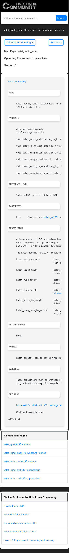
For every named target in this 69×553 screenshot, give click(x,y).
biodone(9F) (60, 293)
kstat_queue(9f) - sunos (17, 444)
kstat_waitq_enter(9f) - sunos (20, 461)
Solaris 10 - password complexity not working (29, 540)
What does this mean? (16, 514)
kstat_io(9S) (51, 217)
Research (55, 42)
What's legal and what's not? (20, 531)
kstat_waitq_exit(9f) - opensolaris (22, 478)
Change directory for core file (20, 523)
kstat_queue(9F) (17, 81)
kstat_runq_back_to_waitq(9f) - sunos (25, 452)
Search (61, 18)
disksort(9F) (39, 405)
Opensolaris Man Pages (20, 42)
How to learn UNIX (14, 506)
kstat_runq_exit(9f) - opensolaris (22, 469)
